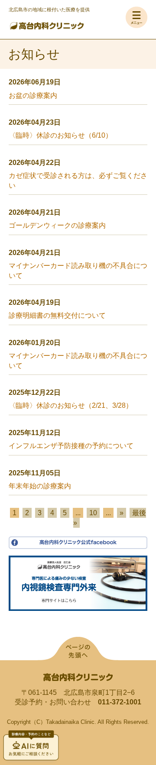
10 (93, 512)
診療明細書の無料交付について (57, 315)
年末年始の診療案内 (40, 486)
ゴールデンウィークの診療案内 (57, 225)
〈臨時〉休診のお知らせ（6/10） (60, 135)
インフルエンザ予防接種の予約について (71, 445)
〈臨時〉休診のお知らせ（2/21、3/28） (71, 405)
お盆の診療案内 (33, 95)
